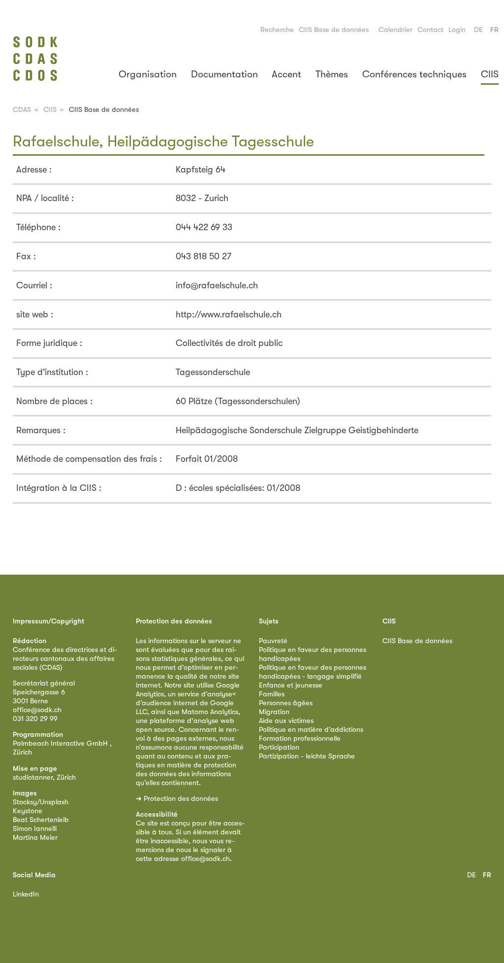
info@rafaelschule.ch (217, 285)
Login (457, 30)
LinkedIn (26, 894)
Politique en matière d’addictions (311, 729)
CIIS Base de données (334, 30)
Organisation (148, 74)
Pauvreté (273, 641)
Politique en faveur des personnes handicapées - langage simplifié (312, 672)
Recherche (277, 30)
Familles (271, 694)
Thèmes (331, 74)
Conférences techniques (414, 74)
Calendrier (395, 30)
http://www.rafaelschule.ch (229, 314)
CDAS (22, 109)
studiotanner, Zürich (44, 777)
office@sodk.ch (37, 710)
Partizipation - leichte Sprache (307, 756)
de (478, 30)
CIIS (490, 74)
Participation (279, 747)
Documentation (224, 74)
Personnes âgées (286, 703)
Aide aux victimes (286, 721)
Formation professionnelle (300, 738)
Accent (286, 74)
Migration (274, 712)
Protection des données (181, 798)
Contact (430, 30)
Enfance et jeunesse (290, 685)
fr (494, 30)
